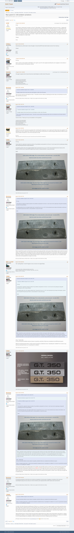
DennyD (8, 58)
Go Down (7, 20)
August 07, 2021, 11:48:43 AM (20, 87)
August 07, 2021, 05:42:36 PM (20, 477)
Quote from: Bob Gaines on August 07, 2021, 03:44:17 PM (25, 278)
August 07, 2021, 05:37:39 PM (20, 392)
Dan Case (8, 128)
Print (67, 20)
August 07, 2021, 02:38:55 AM (20, 23)
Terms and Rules (64, 531)
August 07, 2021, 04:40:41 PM (20, 276)
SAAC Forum (9, 4)
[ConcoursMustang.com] (6, 504)
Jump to (54, 525)
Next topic (66, 17)
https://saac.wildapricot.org (44, 8)
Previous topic (61, 17)
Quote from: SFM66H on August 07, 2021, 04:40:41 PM (25, 394)
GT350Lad (8, 44)
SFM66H (8, 139)
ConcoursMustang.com (33, 518)
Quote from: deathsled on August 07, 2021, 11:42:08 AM (25, 89)
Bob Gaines (8, 87)
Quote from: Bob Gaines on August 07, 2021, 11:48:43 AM (25, 106)
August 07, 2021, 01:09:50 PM (20, 128)
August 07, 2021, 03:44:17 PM (20, 196)
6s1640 (7, 23)
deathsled (8, 72)
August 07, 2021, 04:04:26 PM (20, 261)
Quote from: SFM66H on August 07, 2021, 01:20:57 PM (25, 198)
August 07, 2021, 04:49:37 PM (20, 350)
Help (60, 531)
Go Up (6, 521)
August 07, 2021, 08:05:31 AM (20, 58)
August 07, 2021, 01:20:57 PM (20, 139)
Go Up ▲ (68, 531)
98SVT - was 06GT (9, 261)
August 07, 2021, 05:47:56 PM (20, 494)
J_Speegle (8, 494)
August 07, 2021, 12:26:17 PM (20, 104)
